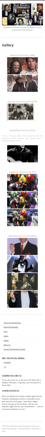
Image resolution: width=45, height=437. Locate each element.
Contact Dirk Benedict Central (14, 349)
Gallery (6, 340)
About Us (7, 345)
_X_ (5, 367)
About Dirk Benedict (11, 327)
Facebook (7, 362)
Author (6, 336)
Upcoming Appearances (12, 323)
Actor (6, 331)
